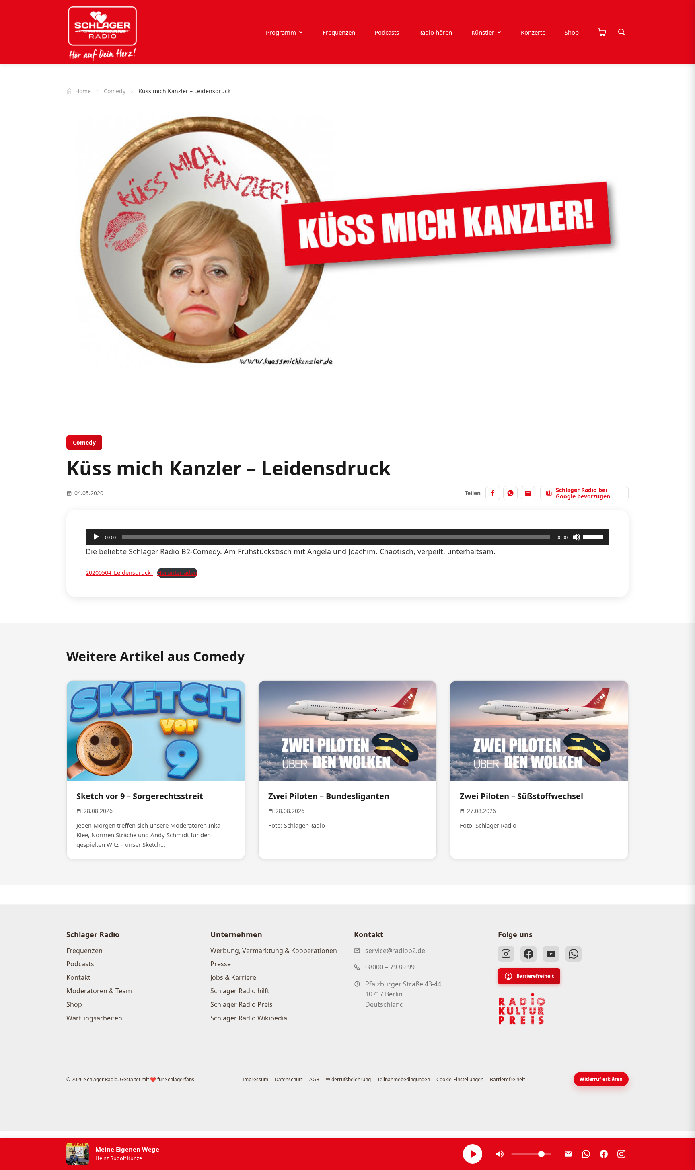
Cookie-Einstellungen (459, 1079)
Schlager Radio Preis (241, 1004)
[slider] (594, 536)
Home (83, 91)
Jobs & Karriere (233, 977)
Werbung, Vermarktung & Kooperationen (273, 950)
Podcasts (386, 32)
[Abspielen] (472, 1154)
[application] (347, 537)
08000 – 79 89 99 (390, 967)
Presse (220, 963)
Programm (281, 32)
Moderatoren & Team (99, 990)
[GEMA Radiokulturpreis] (522, 1008)
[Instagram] (506, 954)
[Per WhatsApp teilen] (510, 493)
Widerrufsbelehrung (348, 1079)
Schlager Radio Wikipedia (248, 1018)
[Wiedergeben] (96, 537)
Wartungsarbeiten (94, 1018)
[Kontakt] (568, 1154)
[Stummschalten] (576, 537)
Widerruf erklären (601, 1079)
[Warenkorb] (602, 32)
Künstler (482, 32)
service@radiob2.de (395, 950)
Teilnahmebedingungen (403, 1079)
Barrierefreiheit (535, 976)
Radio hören (435, 32)
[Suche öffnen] (622, 32)
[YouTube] (551, 954)
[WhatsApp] (573, 954)
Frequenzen (339, 32)
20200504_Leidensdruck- (119, 572)
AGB (314, 1079)
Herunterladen (177, 572)
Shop (572, 32)
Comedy (114, 91)
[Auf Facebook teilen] (492, 493)
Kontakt (78, 977)
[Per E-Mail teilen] (528, 493)
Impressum (255, 1079)
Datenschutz (289, 1079)
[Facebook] (528, 954)
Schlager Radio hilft (239, 990)
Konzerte (533, 32)
